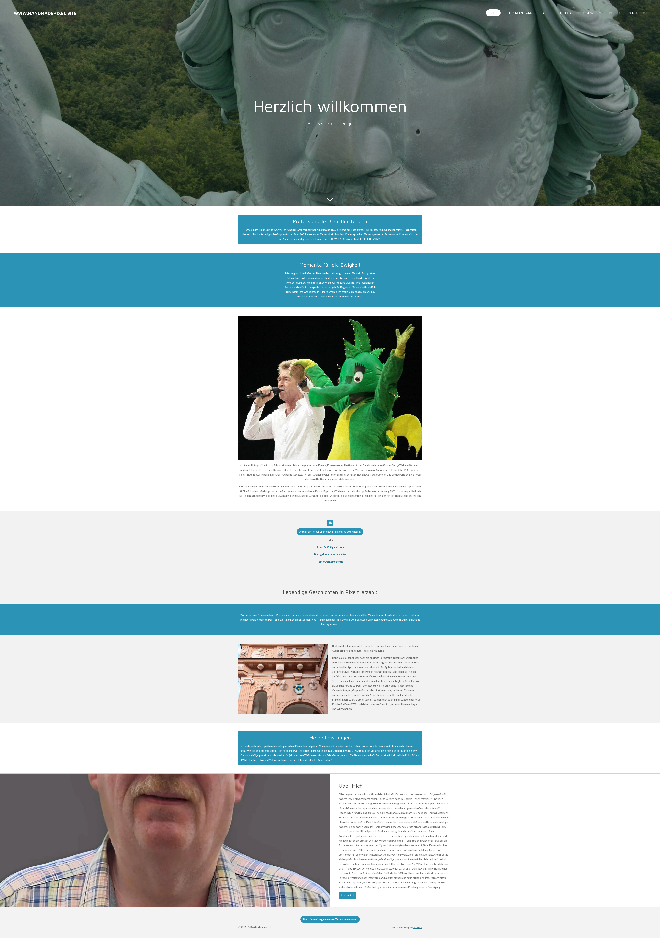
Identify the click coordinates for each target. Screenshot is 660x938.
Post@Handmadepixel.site (330, 554)
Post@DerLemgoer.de (330, 561)
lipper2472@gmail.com (330, 547)
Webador (417, 927)
